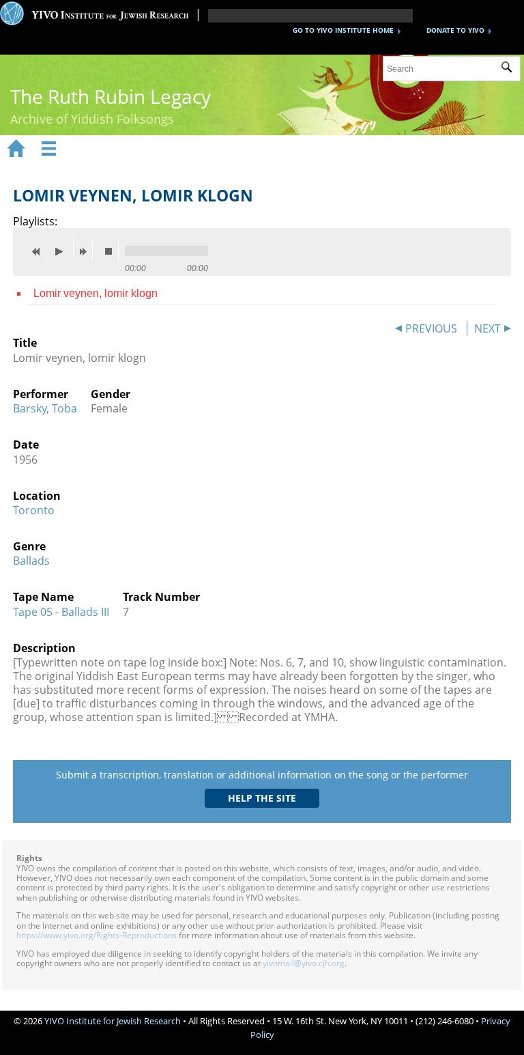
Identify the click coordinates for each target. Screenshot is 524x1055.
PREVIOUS (431, 328)
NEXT (487, 328)
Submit (510, 68)
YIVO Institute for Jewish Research (112, 1021)
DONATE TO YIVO (455, 30)
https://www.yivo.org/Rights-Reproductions (96, 935)
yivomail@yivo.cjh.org (304, 963)
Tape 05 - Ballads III (61, 611)
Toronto (34, 510)
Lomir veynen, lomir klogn (95, 293)
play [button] (63, 247)
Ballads (31, 560)
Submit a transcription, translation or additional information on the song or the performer (262, 774)
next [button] (86, 251)
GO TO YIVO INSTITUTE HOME (343, 30)
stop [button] (112, 251)
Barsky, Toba (45, 408)
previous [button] (40, 251)
